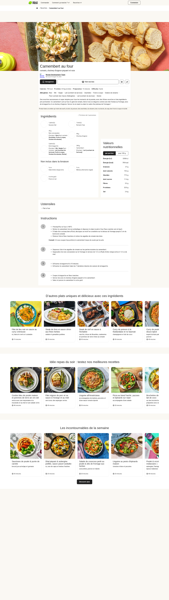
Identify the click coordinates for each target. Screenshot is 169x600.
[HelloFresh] (33, 2)
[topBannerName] (84, 16)
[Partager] (127, 82)
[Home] (37, 8)
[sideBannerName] (115, 124)
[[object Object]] (122, 82)
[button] (68, 116)
